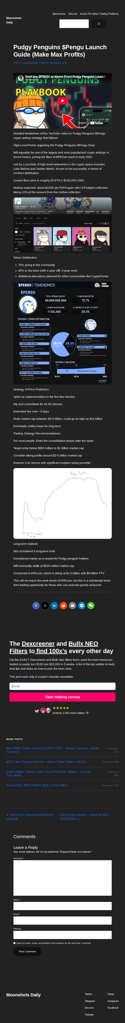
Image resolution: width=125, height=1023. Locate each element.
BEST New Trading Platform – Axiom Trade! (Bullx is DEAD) (46, 762)
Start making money (62, 697)
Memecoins (55, 62)
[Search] (98, 23)
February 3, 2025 (110, 762)
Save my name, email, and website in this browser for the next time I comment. (53, 943)
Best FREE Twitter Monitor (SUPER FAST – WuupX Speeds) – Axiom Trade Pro (52, 750)
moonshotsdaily (30, 62)
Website (17, 928)
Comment (18, 858)
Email (16, 914)
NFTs (64, 62)
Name (16, 900)
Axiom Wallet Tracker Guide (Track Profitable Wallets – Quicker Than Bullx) (48, 773)
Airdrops (45, 62)
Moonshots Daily (23, 994)
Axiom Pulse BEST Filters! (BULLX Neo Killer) (37, 785)
